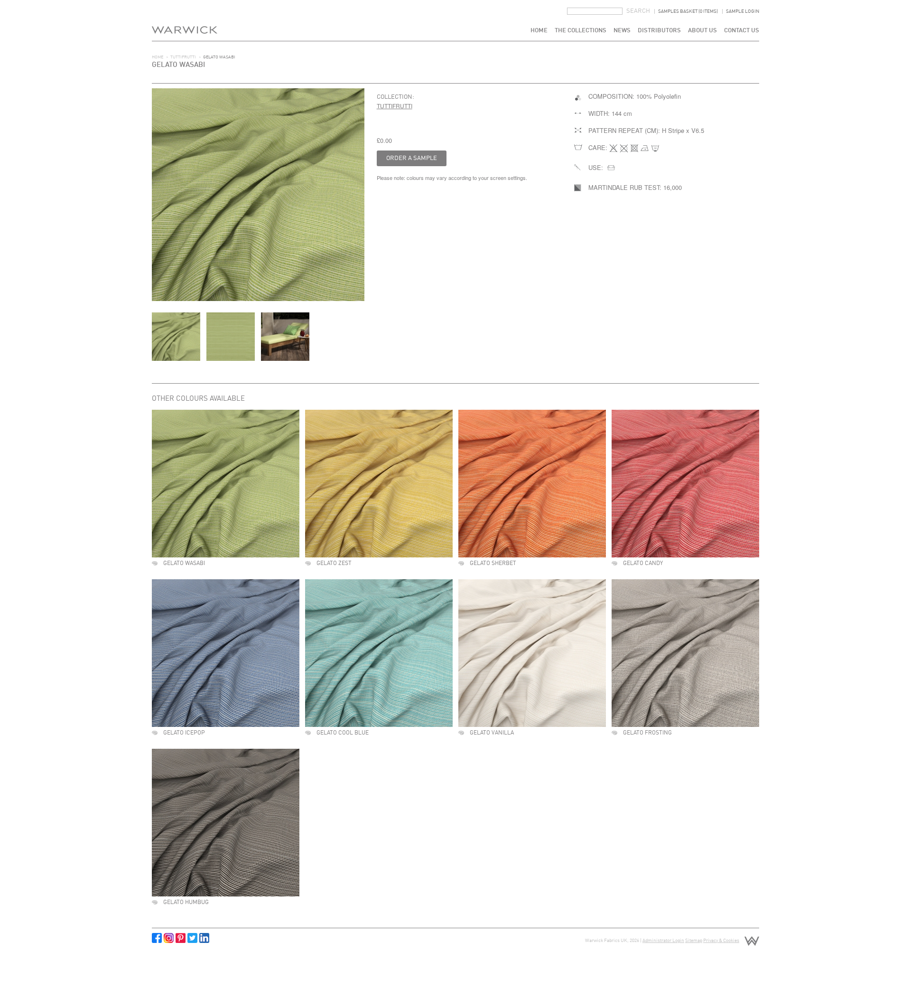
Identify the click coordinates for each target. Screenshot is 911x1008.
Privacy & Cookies (721, 940)
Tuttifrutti (183, 57)
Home (539, 31)
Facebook (157, 938)
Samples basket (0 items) (688, 11)
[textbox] (595, 11)
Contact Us (741, 31)
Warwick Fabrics (184, 20)
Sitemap (693, 940)
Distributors (659, 31)
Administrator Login (663, 940)
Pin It (181, 938)
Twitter (192, 938)
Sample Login (742, 11)
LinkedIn (204, 938)
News (622, 31)
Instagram (169, 938)
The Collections (580, 31)
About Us (702, 31)
